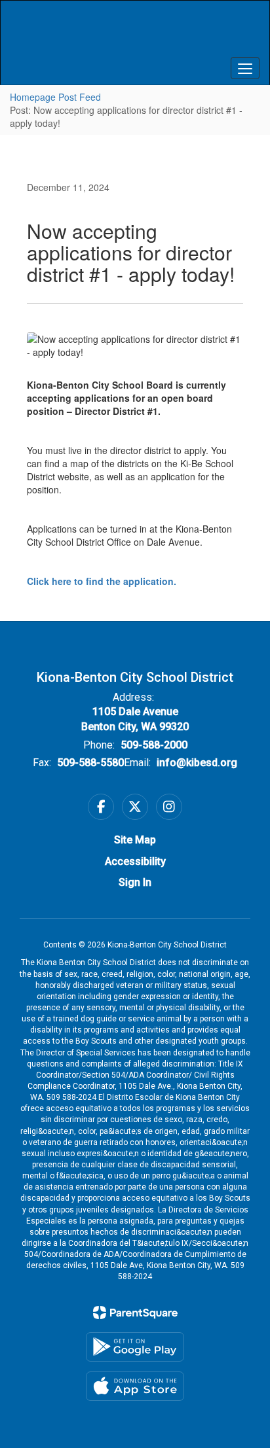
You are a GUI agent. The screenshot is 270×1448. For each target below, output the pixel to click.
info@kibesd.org (197, 762)
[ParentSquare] (135, 1312)
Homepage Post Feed (55, 96)
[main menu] (245, 68)
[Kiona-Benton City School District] (135, 32)
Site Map (135, 840)
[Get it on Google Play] (135, 1347)
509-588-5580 (90, 762)
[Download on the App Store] (135, 1386)
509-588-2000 (154, 745)
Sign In (135, 882)
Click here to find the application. (101, 581)
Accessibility (135, 861)
